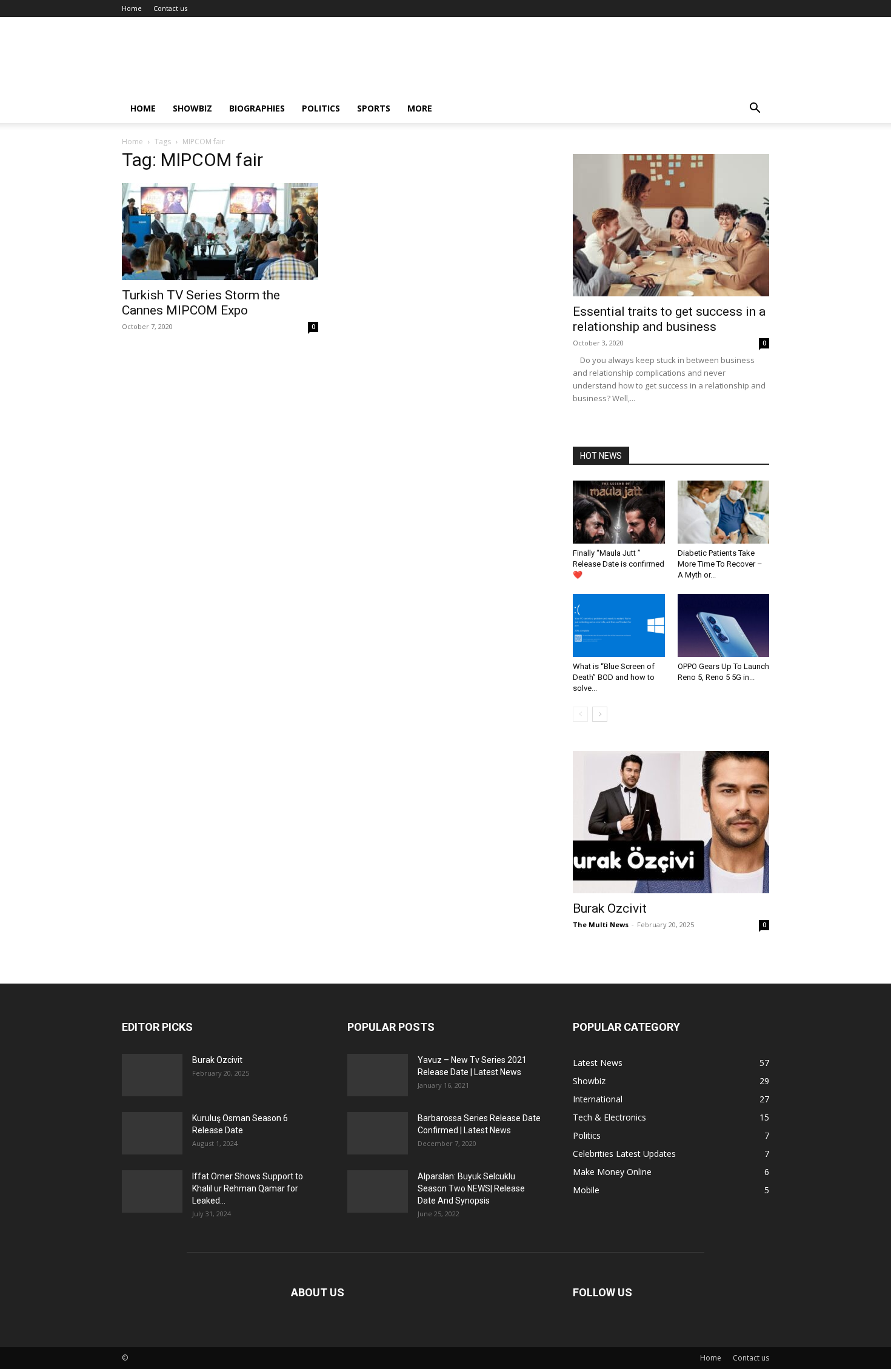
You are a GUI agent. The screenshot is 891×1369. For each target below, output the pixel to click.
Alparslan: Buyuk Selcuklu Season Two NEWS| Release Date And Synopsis (471, 1188)
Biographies (257, 108)
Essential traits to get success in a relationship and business (669, 319)
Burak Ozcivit (610, 908)
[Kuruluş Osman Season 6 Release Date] (152, 1133)
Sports (373, 108)
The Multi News (601, 924)
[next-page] (599, 714)
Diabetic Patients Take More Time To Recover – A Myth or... (720, 563)
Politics (321, 108)
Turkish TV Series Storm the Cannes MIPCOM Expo (201, 303)
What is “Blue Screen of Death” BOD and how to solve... (614, 677)
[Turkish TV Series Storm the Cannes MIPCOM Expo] (220, 231)
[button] (754, 109)
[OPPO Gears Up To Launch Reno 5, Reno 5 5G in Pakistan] (724, 625)
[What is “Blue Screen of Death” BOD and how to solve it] (619, 625)
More (419, 108)
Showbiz (192, 108)
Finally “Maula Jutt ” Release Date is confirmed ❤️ (618, 563)
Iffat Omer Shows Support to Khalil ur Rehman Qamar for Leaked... (247, 1188)
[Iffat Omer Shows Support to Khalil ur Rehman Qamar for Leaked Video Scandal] (152, 1191)
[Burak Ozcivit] (671, 822)
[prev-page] (580, 714)
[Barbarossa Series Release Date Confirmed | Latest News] (377, 1133)
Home (132, 8)
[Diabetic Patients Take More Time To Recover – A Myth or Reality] (724, 512)
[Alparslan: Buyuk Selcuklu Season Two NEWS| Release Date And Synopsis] (377, 1191)
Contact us (170, 8)
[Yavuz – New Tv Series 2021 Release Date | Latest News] (377, 1075)
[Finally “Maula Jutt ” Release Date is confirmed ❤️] (619, 512)
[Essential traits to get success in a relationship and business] (671, 225)
